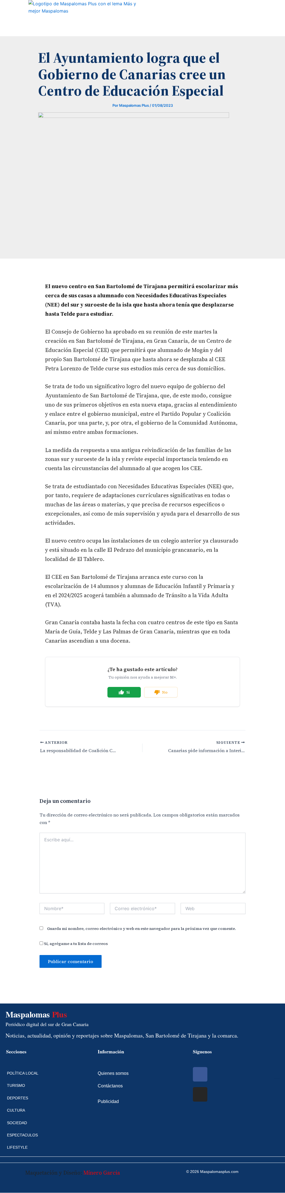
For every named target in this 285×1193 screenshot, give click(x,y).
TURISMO (16, 1085)
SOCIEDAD (17, 1123)
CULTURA (16, 1110)
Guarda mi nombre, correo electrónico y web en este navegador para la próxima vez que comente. (141, 928)
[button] (4, 18)
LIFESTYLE (17, 1147)
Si (128, 692)
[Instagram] (200, 1094)
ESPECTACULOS (22, 1135)
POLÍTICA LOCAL (22, 1073)
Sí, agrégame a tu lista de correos (75, 943)
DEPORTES (17, 1098)
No (165, 692)
